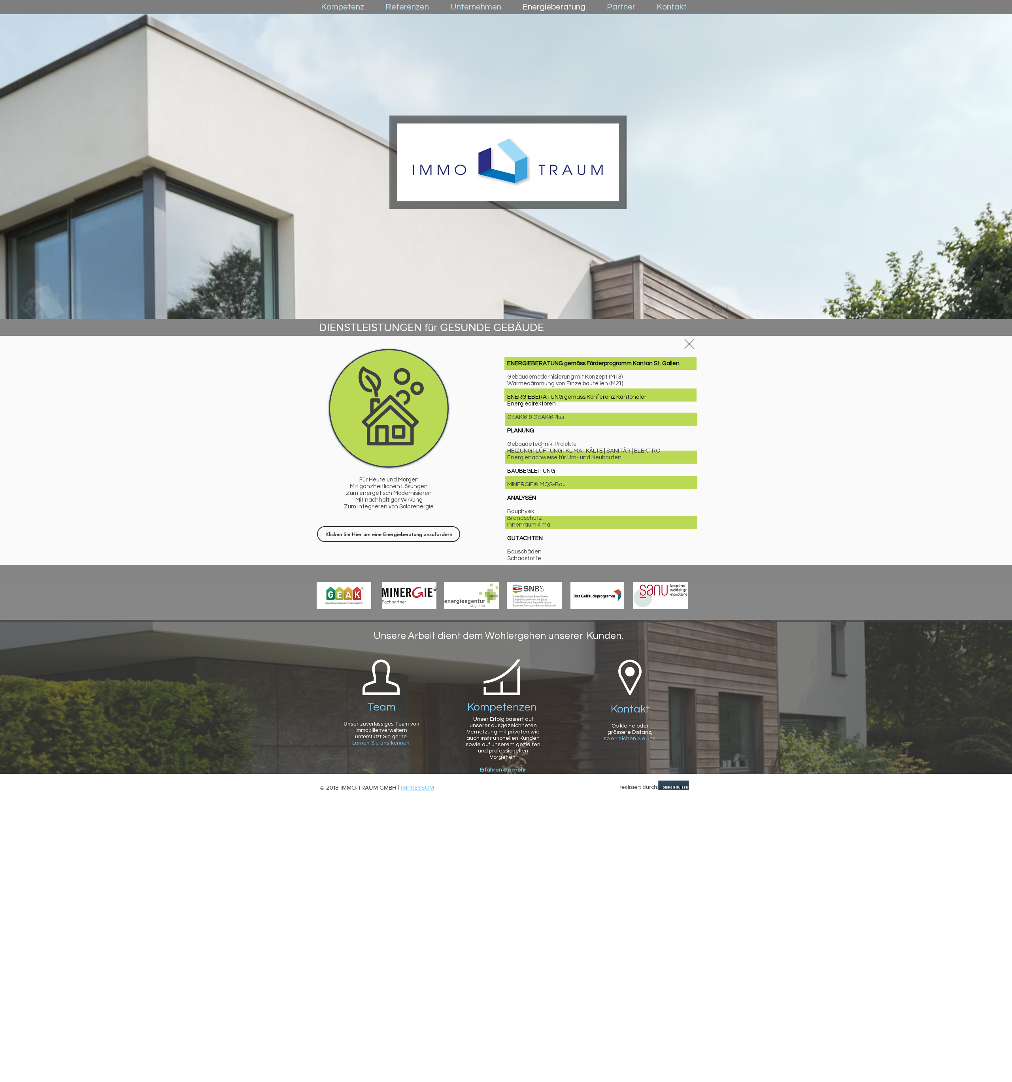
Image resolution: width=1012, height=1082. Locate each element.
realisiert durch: (638, 786)
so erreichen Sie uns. (630, 738)
